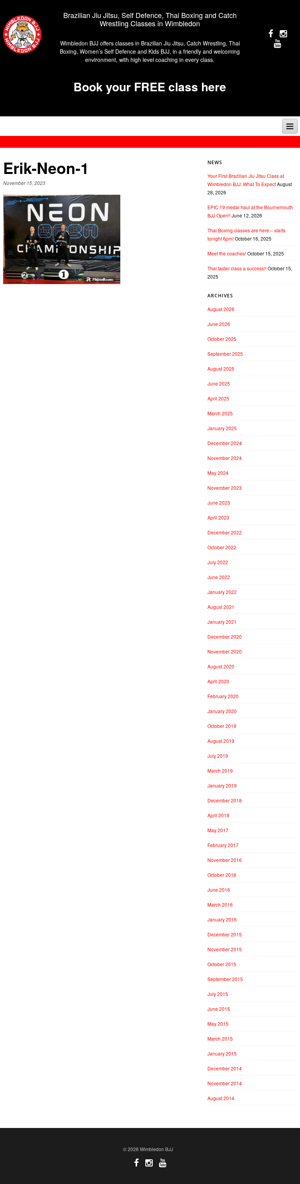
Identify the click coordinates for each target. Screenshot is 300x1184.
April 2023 (218, 517)
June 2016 (218, 889)
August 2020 (220, 666)
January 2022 (222, 591)
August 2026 (220, 309)
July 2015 (217, 993)
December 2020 (224, 636)
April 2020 (218, 681)
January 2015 (222, 1053)
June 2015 (218, 1008)
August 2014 (220, 1098)
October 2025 (221, 338)
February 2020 (223, 696)
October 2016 (221, 874)
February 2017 (223, 845)
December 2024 (224, 443)
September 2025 (225, 353)
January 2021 (222, 621)
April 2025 (218, 398)
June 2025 (218, 383)
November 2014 (224, 1083)
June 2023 (218, 502)
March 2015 (220, 1038)
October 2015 (221, 964)
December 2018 (224, 800)
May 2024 (218, 472)
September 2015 (225, 979)
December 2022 (224, 532)
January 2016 (222, 919)
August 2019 (220, 740)
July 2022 (217, 562)
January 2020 (222, 711)
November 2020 (224, 651)
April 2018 (218, 815)
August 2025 (220, 368)
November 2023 (224, 487)
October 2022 (221, 547)
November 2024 (224, 457)
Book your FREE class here (149, 86)
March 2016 (220, 904)
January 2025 (222, 428)
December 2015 (224, 934)
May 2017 (218, 830)
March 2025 (220, 413)
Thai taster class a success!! (236, 268)
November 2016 (224, 859)
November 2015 (224, 949)
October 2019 (221, 725)
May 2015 (218, 1023)
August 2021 (220, 606)
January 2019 (222, 785)
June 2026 (218, 323)
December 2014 (224, 1068)
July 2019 (217, 755)
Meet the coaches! (226, 253)
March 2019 (220, 770)
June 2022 (218, 577)
